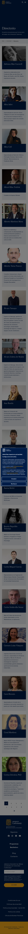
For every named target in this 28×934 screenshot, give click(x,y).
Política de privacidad (11, 467)
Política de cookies (18, 466)
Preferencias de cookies (12, 473)
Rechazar (14, 484)
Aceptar (13, 479)
